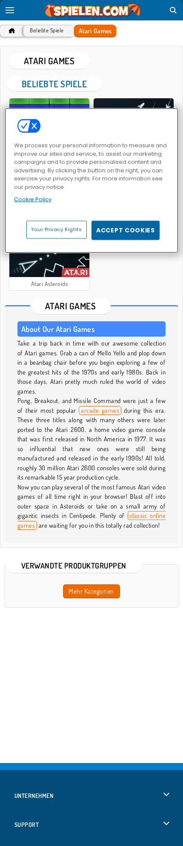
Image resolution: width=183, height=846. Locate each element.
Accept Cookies (125, 230)
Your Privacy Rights (56, 229)
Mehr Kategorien (91, 591)
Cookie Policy (32, 199)
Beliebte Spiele (46, 30)
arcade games (100, 410)
